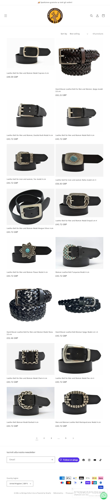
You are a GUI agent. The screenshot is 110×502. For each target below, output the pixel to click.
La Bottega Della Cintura (28, 493)
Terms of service (84, 493)
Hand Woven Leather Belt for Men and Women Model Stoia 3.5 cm (30, 333)
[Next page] (73, 438)
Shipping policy (97, 493)
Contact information (96, 496)
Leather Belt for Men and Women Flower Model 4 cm (27, 272)
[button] (6, 16)
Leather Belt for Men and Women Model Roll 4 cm (75, 135)
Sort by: (64, 33)
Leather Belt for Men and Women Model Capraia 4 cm (28, 73)
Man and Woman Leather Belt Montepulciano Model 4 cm (78, 422)
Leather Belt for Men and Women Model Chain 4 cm (27, 378)
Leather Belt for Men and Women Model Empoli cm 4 (76, 221)
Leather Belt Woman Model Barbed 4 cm (22, 422)
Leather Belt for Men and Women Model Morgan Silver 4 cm (30, 228)
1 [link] (36, 438)
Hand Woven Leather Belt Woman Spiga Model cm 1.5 (77, 332)
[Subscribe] (52, 459)
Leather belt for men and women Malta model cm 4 (76, 180)
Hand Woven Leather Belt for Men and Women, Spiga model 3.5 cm (79, 90)
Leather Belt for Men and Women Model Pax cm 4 (75, 378)
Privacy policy (71, 493)
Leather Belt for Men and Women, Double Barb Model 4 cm (30, 135)
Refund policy (58, 493)
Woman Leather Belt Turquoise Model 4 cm (72, 272)
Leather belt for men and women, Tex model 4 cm (26, 179)
